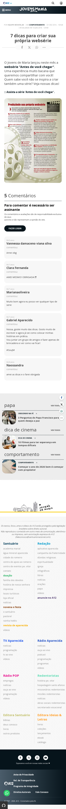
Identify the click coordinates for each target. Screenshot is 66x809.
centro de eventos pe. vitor (17, 566)
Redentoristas (48, 676)
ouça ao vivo (43, 650)
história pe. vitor (45, 680)
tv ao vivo (8, 654)
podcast (41, 654)
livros (6, 729)
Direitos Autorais (22, 792)
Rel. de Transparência (24, 780)
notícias (7, 602)
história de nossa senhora (16, 584)
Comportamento (37, 25)
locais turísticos (11, 593)
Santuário (10, 543)
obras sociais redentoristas (51, 702)
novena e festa (12, 607)
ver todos (55, 405)
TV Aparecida (13, 641)
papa (40, 588)
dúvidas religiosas (46, 557)
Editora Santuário (16, 715)
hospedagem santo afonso (51, 685)
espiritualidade (45, 561)
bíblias (6, 720)
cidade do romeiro (12, 557)
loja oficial (8, 598)
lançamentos (44, 733)
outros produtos (11, 733)
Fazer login (15, 228)
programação (10, 650)
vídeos (6, 630)
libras (40, 575)
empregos (8, 680)
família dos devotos (13, 580)
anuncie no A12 (46, 597)
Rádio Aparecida (49, 641)
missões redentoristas (48, 694)
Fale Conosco (41, 792)
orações (41, 584)
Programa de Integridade (26, 786)
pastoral (7, 616)
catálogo (41, 742)
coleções (41, 728)
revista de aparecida (15, 625)
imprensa (8, 589)
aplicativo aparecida (47, 548)
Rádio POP (11, 676)
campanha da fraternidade (51, 553)
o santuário (9, 611)
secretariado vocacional (49, 707)
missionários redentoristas (51, 689)
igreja (40, 566)
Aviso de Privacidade (24, 774)
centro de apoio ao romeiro (17, 561)
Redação (43, 543)
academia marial (11, 548)
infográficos (43, 570)
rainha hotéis (10, 620)
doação (7, 575)
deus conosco (10, 724)
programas (43, 663)
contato (7, 570)
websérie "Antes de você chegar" (29, 67)
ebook (40, 737)
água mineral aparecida (15, 553)
